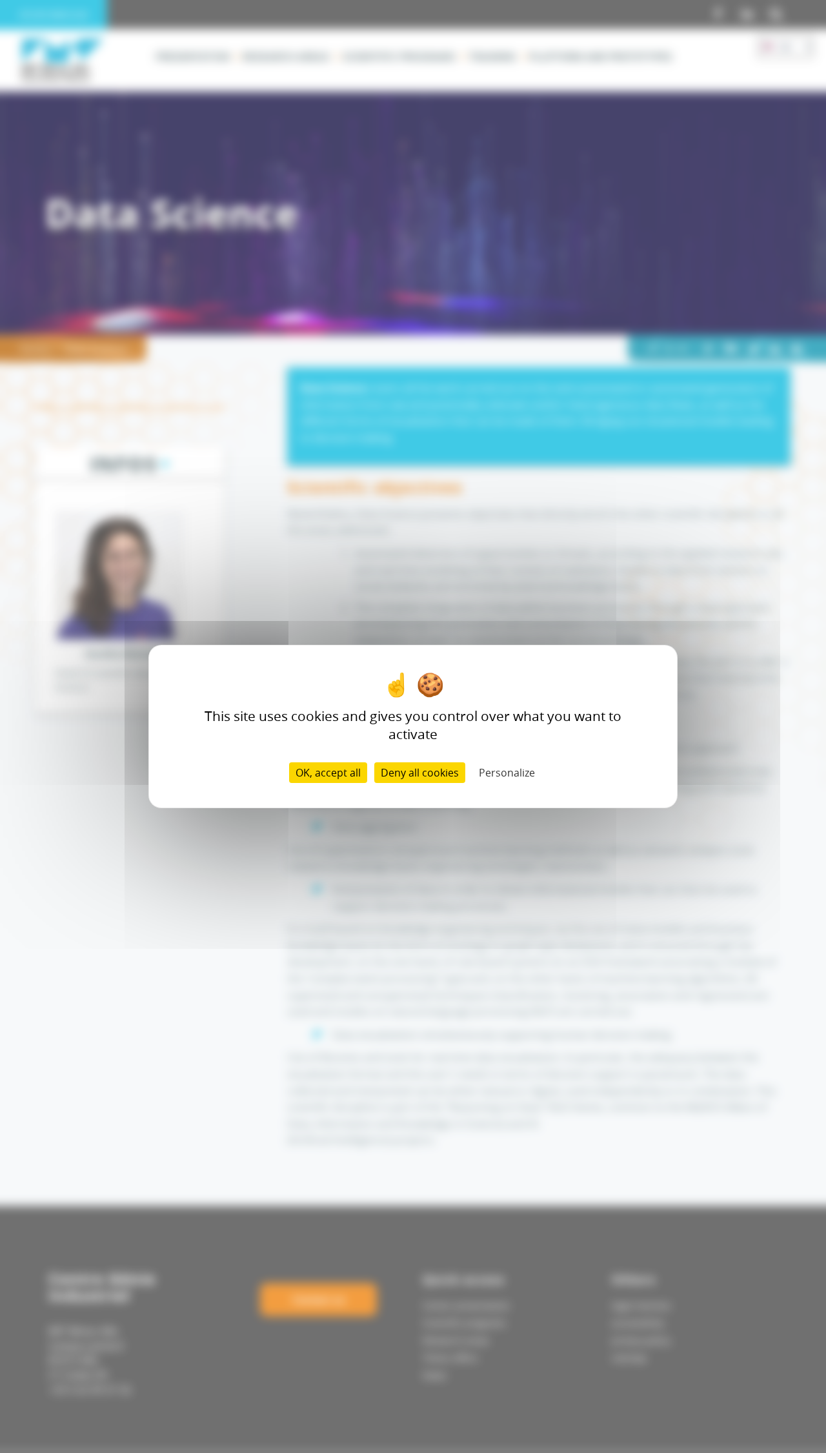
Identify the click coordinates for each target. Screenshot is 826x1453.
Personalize (507, 773)
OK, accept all (328, 773)
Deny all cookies (420, 773)
